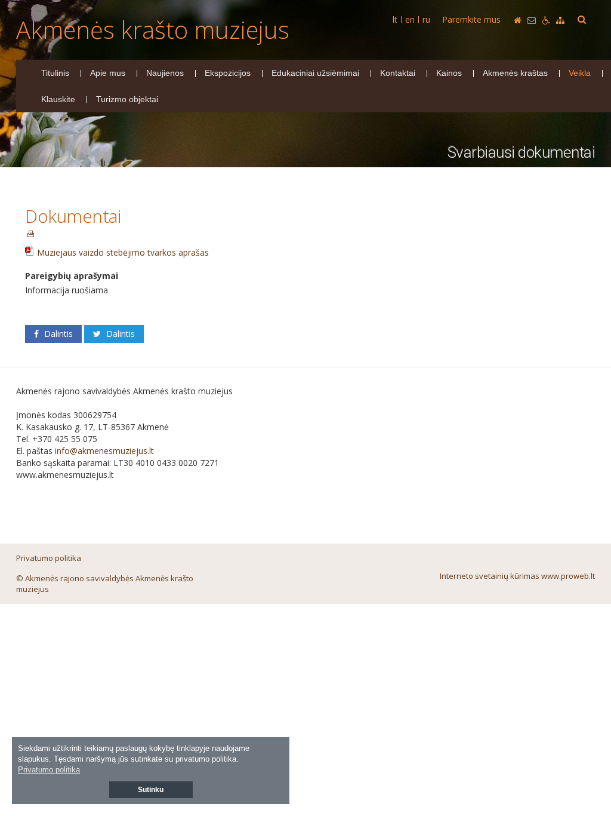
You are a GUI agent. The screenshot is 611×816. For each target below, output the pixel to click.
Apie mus (107, 73)
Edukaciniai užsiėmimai (315, 73)
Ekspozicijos (228, 73)
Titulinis (55, 73)
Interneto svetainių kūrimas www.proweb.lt (517, 575)
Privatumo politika (48, 558)
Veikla (580, 73)
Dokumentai (73, 216)
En (410, 19)
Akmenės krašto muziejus (152, 29)
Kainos (449, 73)
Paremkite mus (471, 19)
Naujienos (165, 73)
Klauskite (58, 99)
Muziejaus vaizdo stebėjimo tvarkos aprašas (123, 252)
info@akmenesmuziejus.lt (104, 450)
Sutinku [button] (150, 790)
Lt (395, 19)
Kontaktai (397, 73)
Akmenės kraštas (515, 73)
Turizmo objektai (127, 99)
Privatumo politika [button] (49, 769)
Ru (426, 19)
